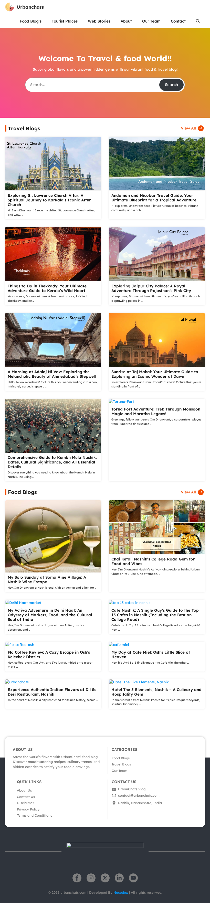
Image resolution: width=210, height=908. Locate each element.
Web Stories (99, 21)
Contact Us (26, 797)
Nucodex (121, 892)
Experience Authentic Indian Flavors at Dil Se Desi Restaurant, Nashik (52, 692)
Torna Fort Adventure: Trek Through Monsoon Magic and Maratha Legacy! (155, 411)
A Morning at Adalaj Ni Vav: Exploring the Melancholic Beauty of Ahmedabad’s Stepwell (52, 374)
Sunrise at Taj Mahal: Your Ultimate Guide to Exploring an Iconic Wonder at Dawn (154, 374)
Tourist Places (65, 21)
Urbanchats (30, 7)
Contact (178, 21)
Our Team (151, 21)
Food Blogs (121, 758)
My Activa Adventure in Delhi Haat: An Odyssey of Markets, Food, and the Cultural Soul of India (50, 615)
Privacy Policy (28, 809)
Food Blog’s (30, 21)
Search (171, 84)
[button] (198, 21)
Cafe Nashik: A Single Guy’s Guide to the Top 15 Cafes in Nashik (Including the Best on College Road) (155, 615)
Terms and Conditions (34, 815)
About (126, 21)
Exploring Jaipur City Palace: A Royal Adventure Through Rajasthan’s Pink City (151, 288)
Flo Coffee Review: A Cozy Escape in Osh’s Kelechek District (49, 654)
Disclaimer (25, 803)
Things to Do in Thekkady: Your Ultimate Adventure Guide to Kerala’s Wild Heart (47, 288)
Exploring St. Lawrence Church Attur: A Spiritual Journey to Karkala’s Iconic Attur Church (49, 200)
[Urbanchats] (9, 7)
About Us (24, 790)
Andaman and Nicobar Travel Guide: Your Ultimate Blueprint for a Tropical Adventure (153, 197)
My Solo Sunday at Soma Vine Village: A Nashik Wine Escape (47, 579)
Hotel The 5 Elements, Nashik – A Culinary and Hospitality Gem (156, 692)
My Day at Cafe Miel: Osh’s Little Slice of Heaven (150, 654)
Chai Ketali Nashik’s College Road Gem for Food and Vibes (153, 561)
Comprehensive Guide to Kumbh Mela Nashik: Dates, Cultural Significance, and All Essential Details (52, 462)
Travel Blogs (121, 764)
